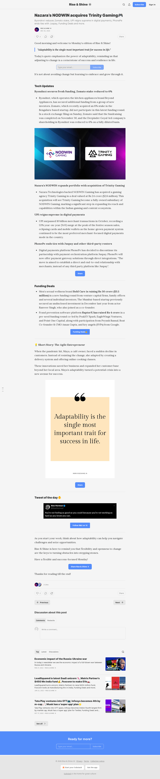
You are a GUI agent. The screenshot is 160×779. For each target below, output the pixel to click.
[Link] (31, 86)
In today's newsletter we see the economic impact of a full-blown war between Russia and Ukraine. (68, 663)
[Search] (123, 4)
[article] (80, 665)
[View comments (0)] (45, 36)
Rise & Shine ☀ (46, 28)
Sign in (152, 4)
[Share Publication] (129, 4)
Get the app (92, 767)
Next (117, 602)
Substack (67, 773)
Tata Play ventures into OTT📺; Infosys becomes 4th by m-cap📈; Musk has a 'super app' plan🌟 (67, 703)
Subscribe (139, 4)
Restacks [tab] (51, 620)
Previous (44, 602)
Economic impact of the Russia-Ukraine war (60, 658)
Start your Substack (73, 767)
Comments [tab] (40, 620)
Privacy (79, 761)
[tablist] (45, 620)
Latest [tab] (43, 652)
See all (39, 723)
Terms (86, 761)
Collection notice (97, 761)
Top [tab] (37, 652)
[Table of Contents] (2, 389)
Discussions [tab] (53, 652)
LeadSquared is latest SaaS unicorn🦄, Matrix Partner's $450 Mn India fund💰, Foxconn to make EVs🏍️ (67, 680)
